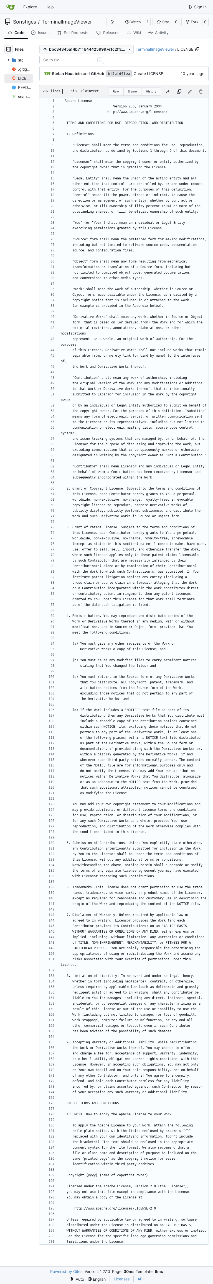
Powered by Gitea (66, 1271)
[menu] (76, 1279)
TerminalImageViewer (67, 22)
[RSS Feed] (112, 22)
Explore (30, 6)
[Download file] (168, 91)
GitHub (97, 73)
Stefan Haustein (67, 73)
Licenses (122, 1279)
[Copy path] (197, 49)
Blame (132, 91)
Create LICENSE (148, 73)
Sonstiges (24, 22)
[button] (133, 22)
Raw (116, 91)
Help (49, 6)
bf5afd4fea (119, 73)
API (141, 1279)
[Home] (10, 7)
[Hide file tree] (8, 49)
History (151, 91)
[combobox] (71, 60)
